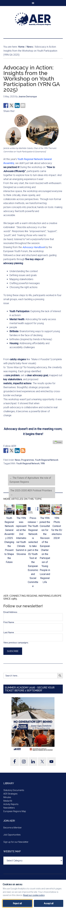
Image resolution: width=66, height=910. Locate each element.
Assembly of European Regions (33, 19)
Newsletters (9, 808)
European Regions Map (14, 811)
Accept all (48, 903)
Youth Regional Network (46, 460)
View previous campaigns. (16, 642)
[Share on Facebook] (5, 105)
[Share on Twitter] (11, 105)
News (17, 460)
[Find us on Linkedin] (17, 450)
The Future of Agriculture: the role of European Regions (30, 479)
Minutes (7, 797)
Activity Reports (10, 804)
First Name (8, 622)
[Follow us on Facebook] (5, 450)
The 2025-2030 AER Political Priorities (31, 492)
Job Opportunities (12, 834)
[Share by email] (22, 105)
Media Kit (7, 801)
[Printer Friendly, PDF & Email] (58, 442)
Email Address (10, 612)
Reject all (17, 903)
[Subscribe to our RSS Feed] (22, 450)
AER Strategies (10, 794)
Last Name (8, 632)
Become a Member (12, 827)
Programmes (27, 460)
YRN (43, 463)
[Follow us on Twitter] (11, 450)
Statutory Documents (13, 790)
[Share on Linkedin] (17, 105)
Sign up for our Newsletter (15, 842)
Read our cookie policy (34, 895)
